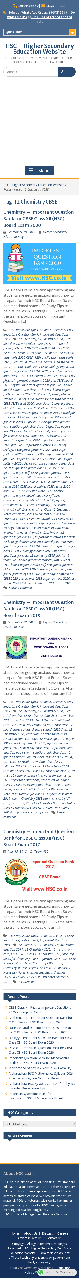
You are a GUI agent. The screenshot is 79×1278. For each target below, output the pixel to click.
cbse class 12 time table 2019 (48, 766)
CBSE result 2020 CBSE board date (43, 482)
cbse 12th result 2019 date (53, 720)
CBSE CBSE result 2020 (18, 403)
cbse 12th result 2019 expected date (28, 725)
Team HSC (41, 851)
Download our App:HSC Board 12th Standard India (41, 17)
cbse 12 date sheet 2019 (49, 715)
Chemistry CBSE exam (51, 505)
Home (15, 1233)
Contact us (54, 1238)
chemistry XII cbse (15, 509)
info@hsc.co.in (55, 6)
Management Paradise (39, 1214)
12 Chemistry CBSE (50, 339)
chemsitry (35, 509)
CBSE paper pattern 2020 (32, 449)
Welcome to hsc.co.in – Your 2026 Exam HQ (40, 1068)
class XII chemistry (39, 514)
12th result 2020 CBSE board (32, 362)
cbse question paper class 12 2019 (32, 468)
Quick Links (14, 32)
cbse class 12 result (36, 431)
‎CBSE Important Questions (41, 436)
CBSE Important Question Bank (30, 330)
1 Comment (26, 982)
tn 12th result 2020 (58, 583)
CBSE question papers (46, 472)
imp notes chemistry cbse (31, 532)
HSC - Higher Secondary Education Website (33, 185)
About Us (30, 1233)
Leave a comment (21, 588)
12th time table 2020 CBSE (29, 367)
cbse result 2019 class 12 (30, 789)
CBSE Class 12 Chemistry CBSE (54, 408)
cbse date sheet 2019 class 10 (23, 771)
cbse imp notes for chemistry (50, 775)
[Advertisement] (39, 121)
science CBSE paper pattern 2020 (47, 578)
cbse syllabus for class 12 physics (41, 500)
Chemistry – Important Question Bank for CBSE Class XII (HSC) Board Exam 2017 (38, 838)
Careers (62, 1233)
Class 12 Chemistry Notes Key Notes (50, 803)
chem (30, 505)
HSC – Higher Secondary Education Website (39, 48)
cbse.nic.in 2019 (14, 505)
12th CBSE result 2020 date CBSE (46, 348)
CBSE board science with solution (50, 399)
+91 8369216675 (29, 6)
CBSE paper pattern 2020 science (32, 459)
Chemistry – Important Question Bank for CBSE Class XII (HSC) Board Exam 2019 (38, 608)
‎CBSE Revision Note (32, 491)
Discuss (47, 1233)
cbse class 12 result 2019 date (24, 762)
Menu (43, 170)
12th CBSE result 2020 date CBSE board (30, 353)
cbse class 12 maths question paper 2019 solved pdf (39, 413)
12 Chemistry (27, 339)
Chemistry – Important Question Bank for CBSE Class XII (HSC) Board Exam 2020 (38, 218)
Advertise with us (30, 1238)
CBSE (22, 376)
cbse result (10, 482)
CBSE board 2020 (39, 376)
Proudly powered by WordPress (30, 1268)
